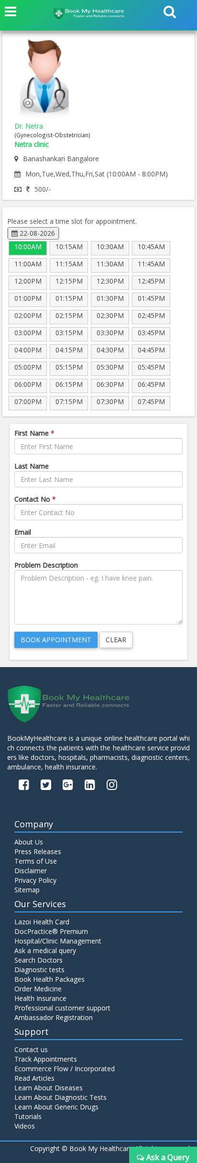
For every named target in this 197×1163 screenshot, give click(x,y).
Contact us (31, 1049)
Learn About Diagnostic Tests (60, 1097)
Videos (24, 1125)
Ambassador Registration (53, 1017)
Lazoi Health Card (41, 921)
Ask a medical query (45, 950)
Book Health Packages (49, 979)
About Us (28, 841)
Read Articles (34, 1078)
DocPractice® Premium (51, 931)
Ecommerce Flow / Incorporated (64, 1068)
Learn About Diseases (48, 1087)
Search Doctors (38, 960)
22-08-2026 (36, 233)
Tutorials (28, 1116)
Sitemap (27, 889)
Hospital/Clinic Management (57, 940)
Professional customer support (62, 1007)
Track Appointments (45, 1059)
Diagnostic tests (39, 969)
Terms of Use (35, 861)
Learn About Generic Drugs (56, 1106)
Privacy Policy (35, 880)
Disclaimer (30, 870)
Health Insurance (40, 998)
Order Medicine (38, 988)
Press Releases (37, 851)
